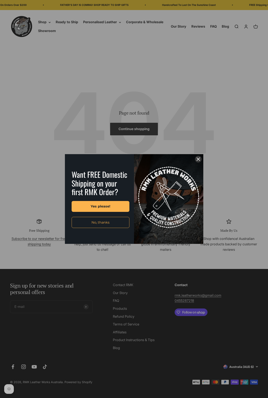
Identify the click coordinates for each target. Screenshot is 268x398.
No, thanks (100, 222)
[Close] (198, 159)
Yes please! (100, 206)
